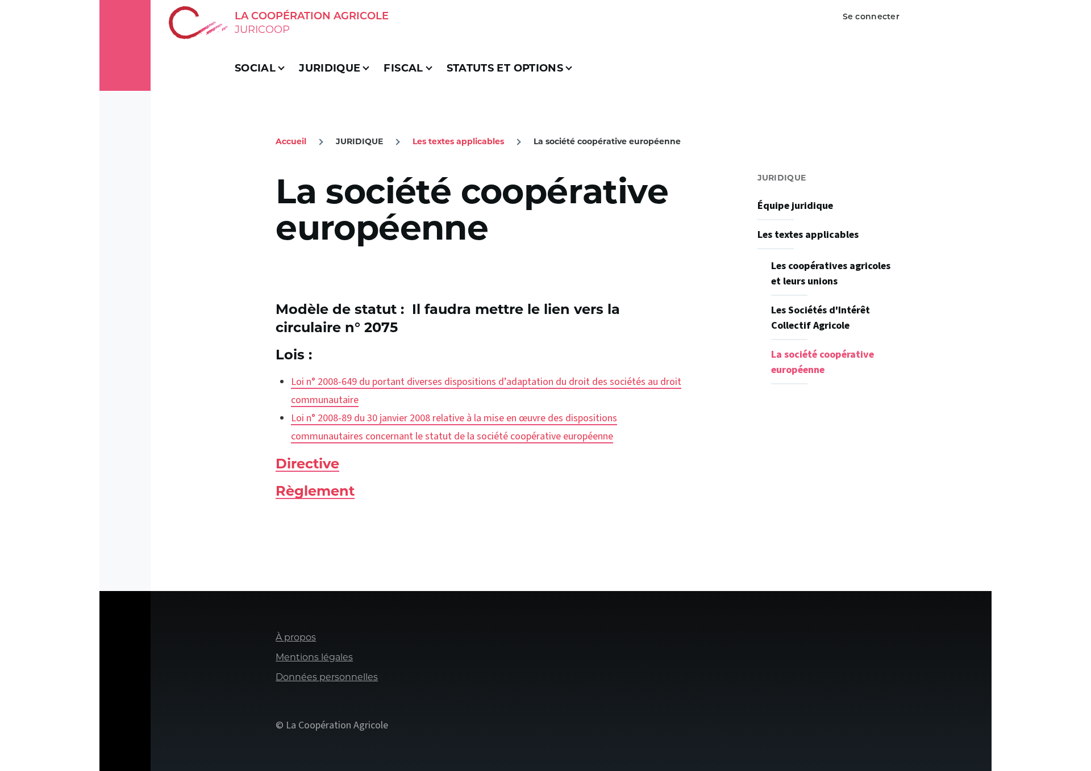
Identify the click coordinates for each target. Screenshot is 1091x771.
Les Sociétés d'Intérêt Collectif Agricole (820, 318)
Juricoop (262, 29)
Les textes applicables (458, 141)
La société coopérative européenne (822, 362)
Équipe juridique (795, 206)
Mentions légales (314, 657)
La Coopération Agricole (312, 16)
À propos (296, 637)
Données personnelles (327, 677)
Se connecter (871, 16)
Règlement (315, 491)
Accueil (291, 141)
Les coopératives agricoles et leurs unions (830, 273)
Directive (307, 463)
